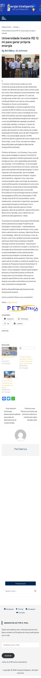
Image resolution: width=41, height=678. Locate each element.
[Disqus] (20, 490)
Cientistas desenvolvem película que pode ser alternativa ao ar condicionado (12, 417)
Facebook (10, 609)
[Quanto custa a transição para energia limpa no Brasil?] (9, 375)
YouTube (21, 612)
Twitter (20, 609)
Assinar (8, 655)
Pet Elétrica (10, 50)
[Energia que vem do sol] (9, 351)
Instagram (31, 609)
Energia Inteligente (20, 6)
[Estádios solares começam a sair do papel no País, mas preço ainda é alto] (27, 351)
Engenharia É (12, 302)
